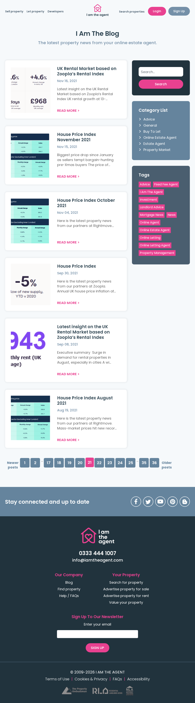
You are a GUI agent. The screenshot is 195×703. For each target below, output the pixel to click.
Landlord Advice (152, 207)
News (172, 215)
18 (59, 462)
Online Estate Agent (160, 137)
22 (99, 462)
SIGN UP (97, 647)
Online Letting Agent (155, 245)
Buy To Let (152, 131)
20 (80, 462)
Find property (69, 589)
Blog (69, 582)
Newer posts (13, 465)
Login (157, 11)
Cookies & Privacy (91, 679)
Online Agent (149, 222)
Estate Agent (154, 143)
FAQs (117, 679)
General (150, 125)
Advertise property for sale (126, 589)
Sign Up (179, 11)
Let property (35, 11)
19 (69, 462)
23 (109, 462)
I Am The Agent (151, 192)
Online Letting (150, 237)
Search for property (126, 582)
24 (120, 462)
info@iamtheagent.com (97, 560)
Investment (148, 199)
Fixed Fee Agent (166, 184)
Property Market (156, 149)
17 (48, 462)
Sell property (14, 11)
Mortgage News (151, 215)
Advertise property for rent (126, 595)
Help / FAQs (69, 595)
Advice (149, 119)
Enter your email (97, 624)
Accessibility (138, 679)
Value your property (126, 602)
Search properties (132, 12)
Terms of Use (57, 679)
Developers (56, 11)
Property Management (157, 253)
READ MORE (67, 110)
